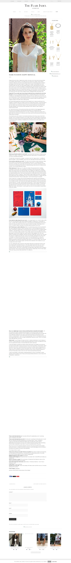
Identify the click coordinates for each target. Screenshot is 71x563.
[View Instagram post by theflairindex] (21, 545)
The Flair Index (35, 6)
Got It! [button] (49, 561)
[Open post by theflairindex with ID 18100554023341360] (28, 539)
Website (10, 513)
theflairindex (15, 534)
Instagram (17, 468)
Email (10, 508)
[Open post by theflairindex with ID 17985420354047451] (42, 539)
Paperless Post (29, 86)
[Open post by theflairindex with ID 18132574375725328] (15, 539)
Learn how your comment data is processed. (31, 524)
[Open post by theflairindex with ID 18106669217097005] (55, 539)
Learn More (54, 561)
